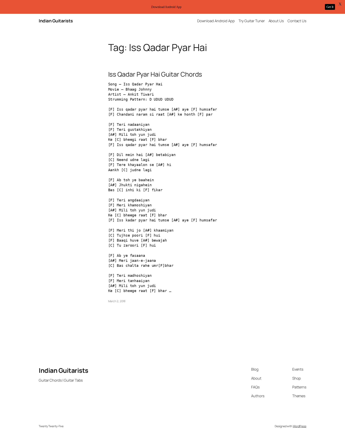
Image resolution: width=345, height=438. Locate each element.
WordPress (299, 426)
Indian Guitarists (56, 21)
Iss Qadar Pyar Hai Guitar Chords (155, 74)
